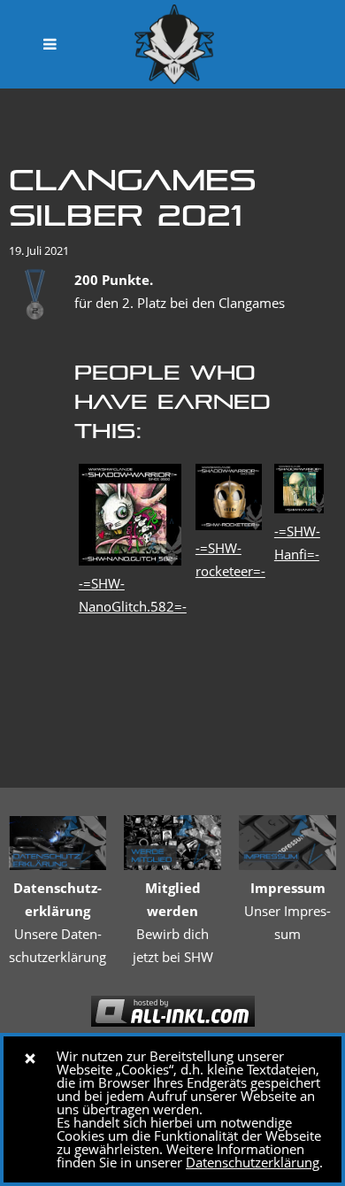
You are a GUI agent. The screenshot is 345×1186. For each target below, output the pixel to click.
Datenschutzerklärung (252, 1162)
